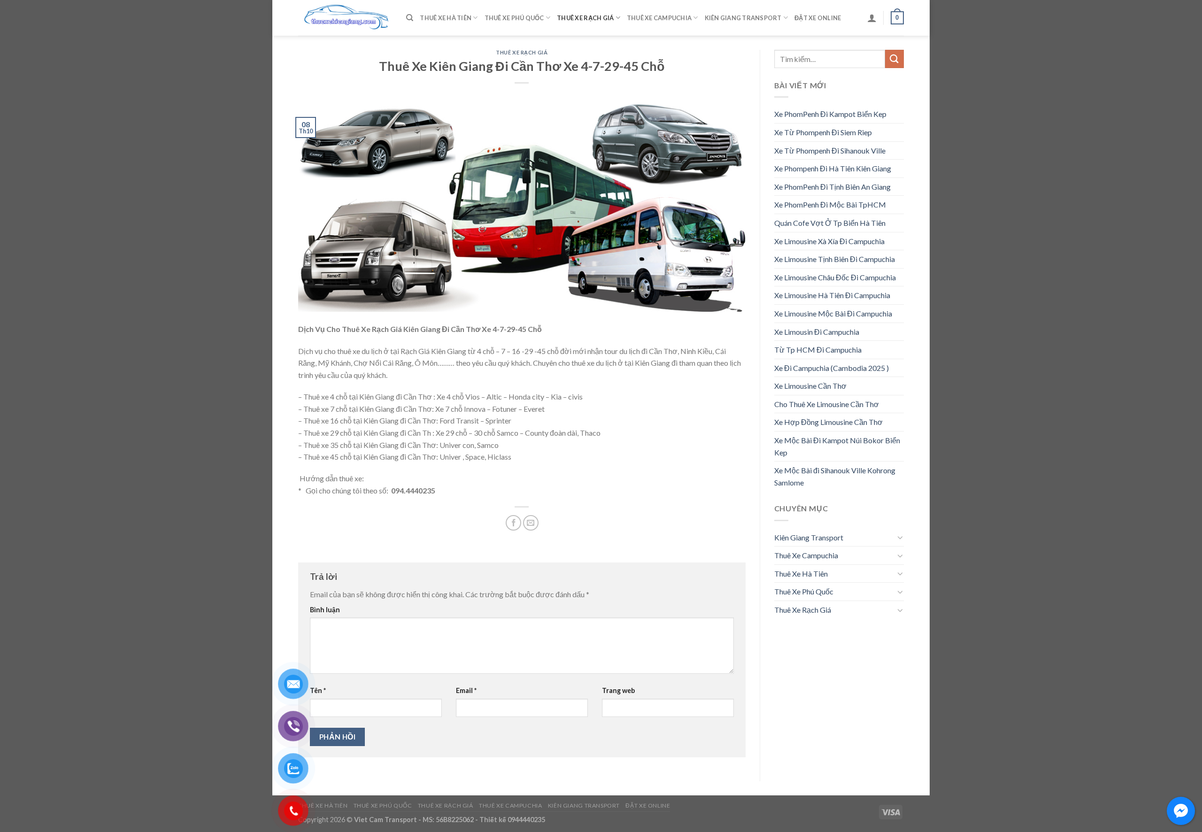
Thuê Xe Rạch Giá (585, 18)
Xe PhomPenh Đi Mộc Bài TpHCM (830, 204)
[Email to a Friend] (531, 523)
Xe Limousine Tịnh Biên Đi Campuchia (834, 258)
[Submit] (894, 59)
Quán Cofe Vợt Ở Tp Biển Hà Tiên (830, 222)
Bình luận (325, 610)
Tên (318, 690)
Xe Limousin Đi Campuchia (816, 331)
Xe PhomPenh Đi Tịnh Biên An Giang (832, 186)
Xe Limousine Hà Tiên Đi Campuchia (832, 295)
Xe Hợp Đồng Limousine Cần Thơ (828, 421)
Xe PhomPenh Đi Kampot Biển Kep (830, 113)
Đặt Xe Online (817, 18)
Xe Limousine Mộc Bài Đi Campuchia (833, 313)
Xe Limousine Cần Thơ (810, 385)
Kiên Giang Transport (743, 18)
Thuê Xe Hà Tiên (445, 18)
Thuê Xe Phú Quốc (514, 18)
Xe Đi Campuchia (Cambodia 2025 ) (831, 367)
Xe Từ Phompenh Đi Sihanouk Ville (830, 150)
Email (466, 690)
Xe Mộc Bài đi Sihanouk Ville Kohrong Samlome (834, 476)
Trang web (618, 690)
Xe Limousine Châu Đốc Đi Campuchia (835, 277)
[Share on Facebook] (513, 523)
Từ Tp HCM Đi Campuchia (818, 349)
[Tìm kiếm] (409, 18)
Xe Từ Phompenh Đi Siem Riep (823, 132)
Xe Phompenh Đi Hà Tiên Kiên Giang (832, 168)
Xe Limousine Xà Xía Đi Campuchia (829, 241)
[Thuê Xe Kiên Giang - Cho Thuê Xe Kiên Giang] (345, 18)
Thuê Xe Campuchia (659, 18)
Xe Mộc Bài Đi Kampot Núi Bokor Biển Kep (837, 446)
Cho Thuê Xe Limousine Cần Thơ (826, 404)
